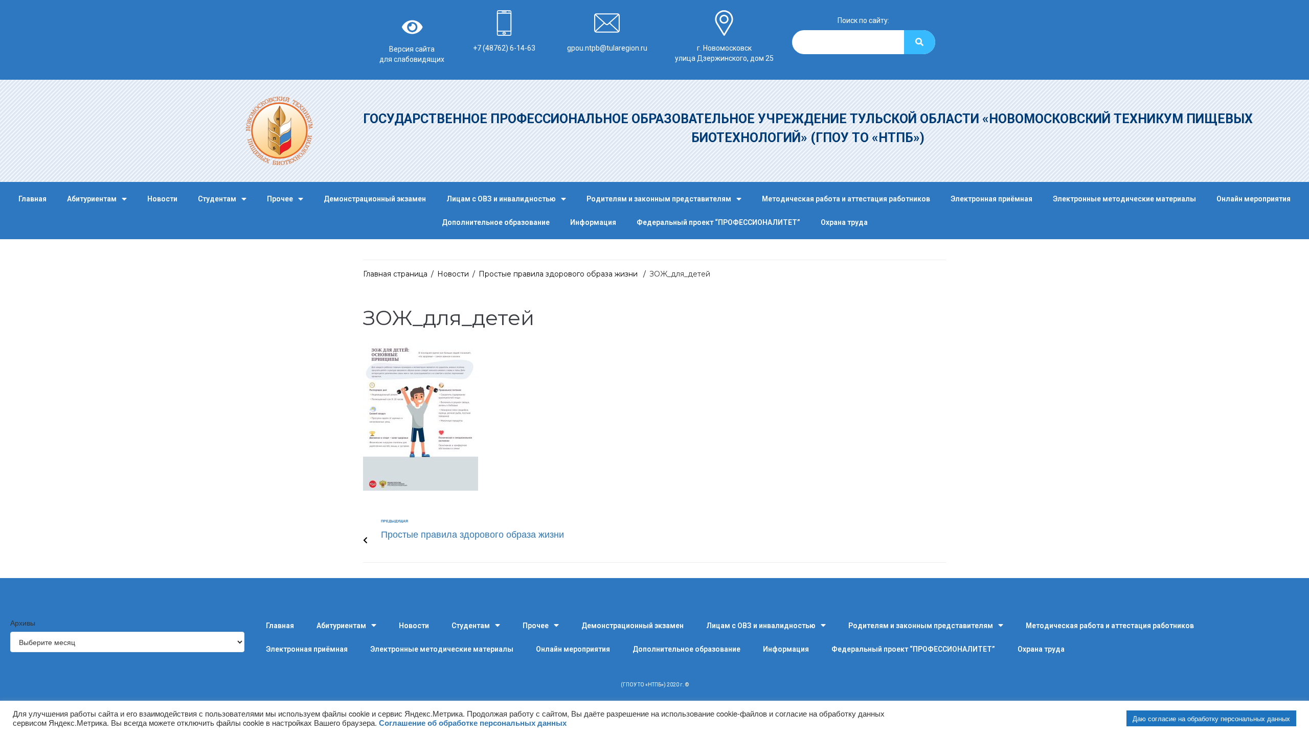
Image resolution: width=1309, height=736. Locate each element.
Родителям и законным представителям (658, 199)
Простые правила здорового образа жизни (559, 274)
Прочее (280, 199)
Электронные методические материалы (1124, 199)
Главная (32, 199)
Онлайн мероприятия (1253, 199)
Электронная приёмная (991, 199)
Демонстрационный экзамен (375, 199)
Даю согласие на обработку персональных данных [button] (1211, 718)
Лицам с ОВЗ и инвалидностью (501, 199)
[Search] (919, 42)
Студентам (217, 199)
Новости (162, 199)
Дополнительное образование (496, 222)
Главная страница (395, 274)
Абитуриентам (92, 199)
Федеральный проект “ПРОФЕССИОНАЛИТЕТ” (718, 222)
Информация (593, 222)
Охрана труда (844, 222)
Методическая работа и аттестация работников (846, 199)
